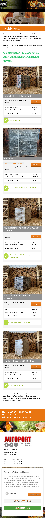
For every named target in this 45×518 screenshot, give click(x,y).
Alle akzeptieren (22, 508)
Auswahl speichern (22, 501)
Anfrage (36, 102)
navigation (4, 4)
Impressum (26, 513)
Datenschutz (19, 513)
